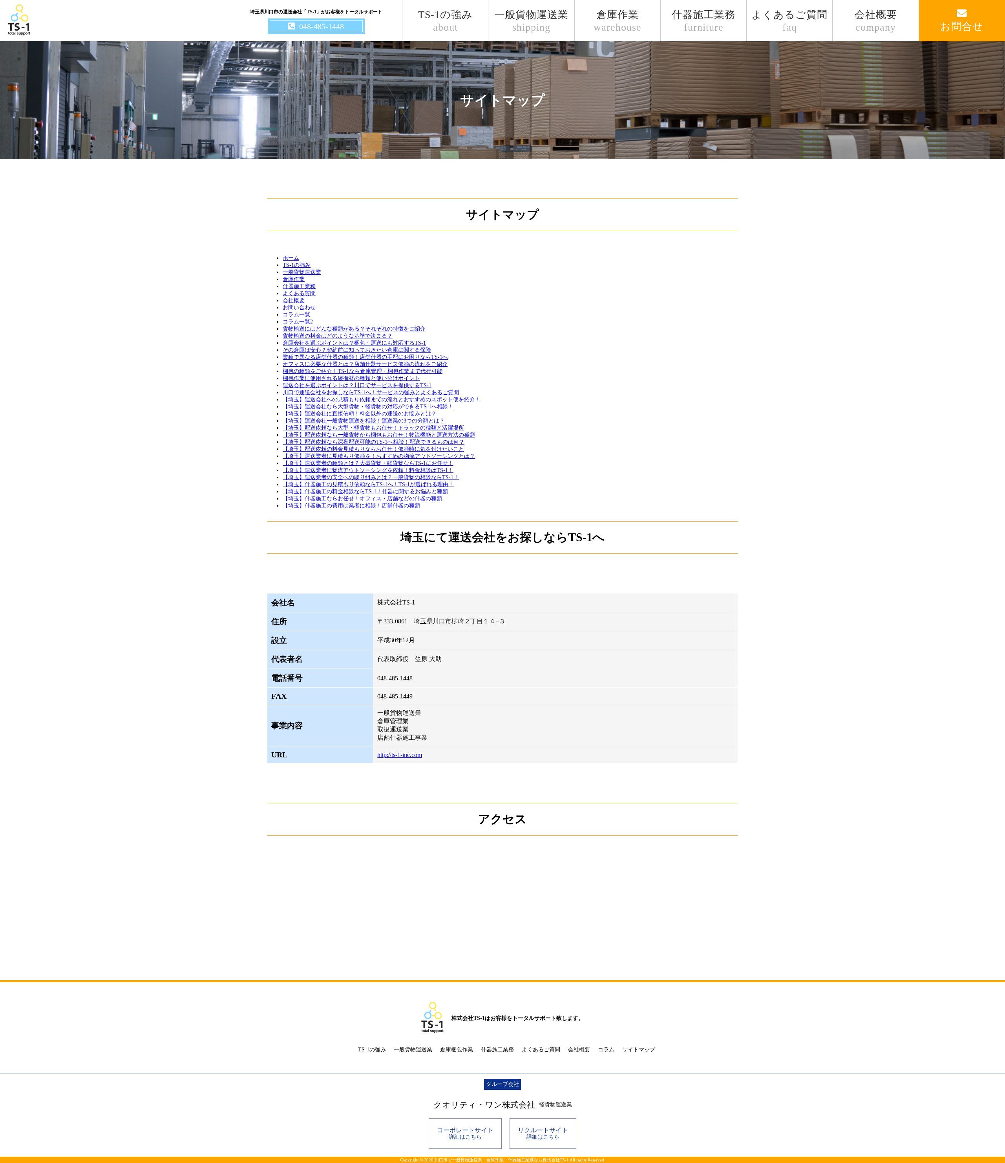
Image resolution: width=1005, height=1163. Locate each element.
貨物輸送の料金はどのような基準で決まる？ (338, 336)
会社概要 (876, 21)
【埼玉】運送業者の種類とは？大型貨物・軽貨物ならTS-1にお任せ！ (368, 463)
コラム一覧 (296, 315)
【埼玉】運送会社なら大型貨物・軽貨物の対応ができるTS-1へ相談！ (368, 407)
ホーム (291, 258)
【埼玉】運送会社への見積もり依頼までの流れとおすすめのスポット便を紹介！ (382, 399)
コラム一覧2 (298, 322)
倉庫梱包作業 (456, 1050)
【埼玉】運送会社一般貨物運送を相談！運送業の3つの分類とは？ (364, 421)
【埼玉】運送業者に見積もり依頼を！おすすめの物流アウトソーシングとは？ (379, 456)
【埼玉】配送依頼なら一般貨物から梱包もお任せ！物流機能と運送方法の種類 (379, 435)
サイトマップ (638, 1050)
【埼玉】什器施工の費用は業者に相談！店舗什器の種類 (351, 506)
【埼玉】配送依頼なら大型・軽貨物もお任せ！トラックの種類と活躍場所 (373, 428)
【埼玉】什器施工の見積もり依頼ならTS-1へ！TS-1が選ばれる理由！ (368, 484)
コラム (606, 1050)
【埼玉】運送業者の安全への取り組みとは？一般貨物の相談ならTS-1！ (371, 477)
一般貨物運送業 (531, 21)
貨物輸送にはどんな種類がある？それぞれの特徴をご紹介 (354, 329)
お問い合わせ (299, 308)
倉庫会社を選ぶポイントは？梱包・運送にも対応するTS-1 (354, 343)
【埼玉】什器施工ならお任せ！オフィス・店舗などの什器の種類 (362, 499)
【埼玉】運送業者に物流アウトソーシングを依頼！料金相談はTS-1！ (368, 470)
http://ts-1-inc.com (399, 754)
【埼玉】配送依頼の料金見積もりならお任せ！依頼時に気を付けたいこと (373, 449)
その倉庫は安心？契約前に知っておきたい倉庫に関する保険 (357, 350)
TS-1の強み (445, 21)
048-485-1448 (321, 26)
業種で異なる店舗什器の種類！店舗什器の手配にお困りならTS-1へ (365, 357)
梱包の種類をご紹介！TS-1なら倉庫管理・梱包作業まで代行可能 (362, 371)
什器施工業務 (703, 21)
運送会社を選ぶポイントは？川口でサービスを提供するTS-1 (357, 385)
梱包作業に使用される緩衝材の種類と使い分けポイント (351, 378)
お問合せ (961, 26)
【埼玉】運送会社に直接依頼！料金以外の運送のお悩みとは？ (360, 414)
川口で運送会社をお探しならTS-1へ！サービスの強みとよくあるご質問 (371, 392)
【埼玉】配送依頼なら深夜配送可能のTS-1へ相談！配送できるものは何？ (373, 442)
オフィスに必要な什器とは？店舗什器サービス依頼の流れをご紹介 (365, 364)
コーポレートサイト (465, 1133)
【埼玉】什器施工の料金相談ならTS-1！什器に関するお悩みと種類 (365, 491)
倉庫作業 (617, 21)
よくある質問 (299, 293)
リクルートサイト (543, 1133)
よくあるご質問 (789, 21)
